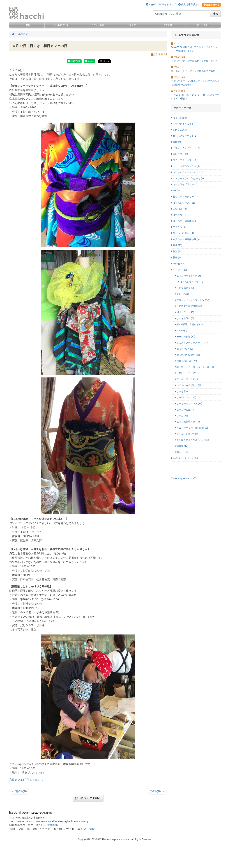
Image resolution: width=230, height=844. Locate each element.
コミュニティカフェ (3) (184, 160)
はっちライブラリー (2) (184, 184)
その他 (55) (178, 263)
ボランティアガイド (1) (184, 123)
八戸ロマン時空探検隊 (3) (186, 239)
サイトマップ (168, 4)
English (152, 4)
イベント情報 (87, 829)
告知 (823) (177, 251)
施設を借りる (212, 4)
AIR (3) (176, 190)
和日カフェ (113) (185, 312)
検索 (215, 13)
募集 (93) (177, 245)
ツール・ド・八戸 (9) (187, 379)
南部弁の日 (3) (180, 154)
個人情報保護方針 (190, 4)
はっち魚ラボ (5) (185, 318)
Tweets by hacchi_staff (183, 478)
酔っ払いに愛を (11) (183, 233)
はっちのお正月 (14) (186, 409)
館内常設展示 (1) (181, 129)
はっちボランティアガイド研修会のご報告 (193, 71)
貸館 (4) (176, 142)
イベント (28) (179, 269)
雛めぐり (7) (182, 452)
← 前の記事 (19, 791)
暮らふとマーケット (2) (184, 135)
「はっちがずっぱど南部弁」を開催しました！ (195, 61)
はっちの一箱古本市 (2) (184, 221)
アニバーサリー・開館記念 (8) (192, 427)
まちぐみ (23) (183, 294)
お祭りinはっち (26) (186, 361)
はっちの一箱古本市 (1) (188, 275)
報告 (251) (177, 257)
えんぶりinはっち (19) (187, 434)
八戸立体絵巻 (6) (185, 288)
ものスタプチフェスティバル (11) (193, 342)
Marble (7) (181, 330)
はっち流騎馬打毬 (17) (188, 421)
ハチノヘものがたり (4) (188, 385)
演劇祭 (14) (182, 446)
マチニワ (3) (179, 227)
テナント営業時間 (47, 825)
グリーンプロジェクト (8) (186, 166)
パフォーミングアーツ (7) (186, 148)
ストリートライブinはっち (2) (188, 178)
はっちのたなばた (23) (188, 355)
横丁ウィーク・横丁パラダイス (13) (195, 367)
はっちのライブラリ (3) (191, 281)
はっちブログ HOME (88, 798)
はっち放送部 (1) (181, 117)
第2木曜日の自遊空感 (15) (189, 324)
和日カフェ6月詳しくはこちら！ (29, 779)
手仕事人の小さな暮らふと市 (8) (193, 440)
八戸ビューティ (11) (186, 373)
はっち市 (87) (183, 391)
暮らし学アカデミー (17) (185, 196)
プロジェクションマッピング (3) (193, 300)
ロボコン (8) (182, 415)
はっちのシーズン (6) (183, 202)
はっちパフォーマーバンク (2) (188, 172)
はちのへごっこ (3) (186, 397)
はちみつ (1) (179, 214)
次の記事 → (156, 791)
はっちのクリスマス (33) (189, 403)
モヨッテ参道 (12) (185, 336)
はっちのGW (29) (185, 348)
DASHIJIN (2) (179, 209)
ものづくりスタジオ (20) (185, 458)
